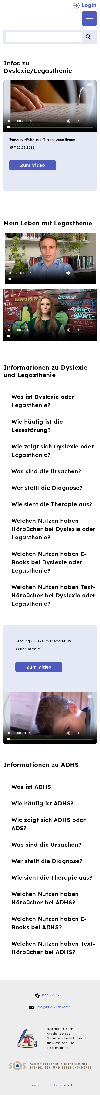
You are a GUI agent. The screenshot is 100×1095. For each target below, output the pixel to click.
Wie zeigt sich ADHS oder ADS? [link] (48, 824)
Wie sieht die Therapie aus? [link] (52, 504)
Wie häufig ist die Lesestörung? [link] (37, 425)
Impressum (35, 1085)
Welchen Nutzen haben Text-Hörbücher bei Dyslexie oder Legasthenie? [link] (53, 595)
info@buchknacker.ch (53, 1007)
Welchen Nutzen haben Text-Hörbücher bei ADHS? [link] (51, 947)
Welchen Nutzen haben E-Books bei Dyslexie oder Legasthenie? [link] (49, 562)
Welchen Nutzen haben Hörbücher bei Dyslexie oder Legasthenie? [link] (53, 529)
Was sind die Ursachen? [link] (46, 471)
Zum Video (32, 165)
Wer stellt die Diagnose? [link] (47, 487)
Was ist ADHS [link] (29, 786)
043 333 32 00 (53, 995)
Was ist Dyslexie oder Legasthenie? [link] (43, 401)
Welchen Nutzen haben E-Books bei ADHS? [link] (47, 923)
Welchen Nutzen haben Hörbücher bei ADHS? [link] (43, 898)
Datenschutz (64, 1085)
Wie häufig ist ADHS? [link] (40, 803)
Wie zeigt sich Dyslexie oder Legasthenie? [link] (52, 450)
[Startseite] (21, 15)
